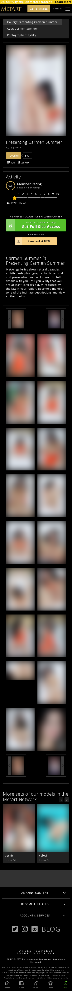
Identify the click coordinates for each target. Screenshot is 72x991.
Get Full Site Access (41, 225)
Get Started (39, 8)
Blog (50, 929)
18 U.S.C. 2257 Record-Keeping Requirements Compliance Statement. (36, 960)
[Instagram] (25, 929)
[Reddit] (34, 929)
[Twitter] (15, 929)
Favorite (13, 155)
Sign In (57, 8)
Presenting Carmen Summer (34, 142)
